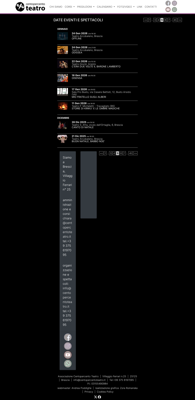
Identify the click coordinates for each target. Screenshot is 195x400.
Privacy (89, 391)
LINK (139, 6)
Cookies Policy (105, 391)
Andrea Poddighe (81, 388)
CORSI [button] (69, 6)
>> (179, 19)
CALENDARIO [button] (105, 6)
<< (145, 19)
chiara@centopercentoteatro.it (67, 227)
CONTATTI (151, 6)
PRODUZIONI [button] (85, 6)
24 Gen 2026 (79, 33)
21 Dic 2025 (79, 136)
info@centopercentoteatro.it (67, 297)
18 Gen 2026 (79, 75)
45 (175, 19)
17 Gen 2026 (79, 89)
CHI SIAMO (56, 6)
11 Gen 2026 (79, 103)
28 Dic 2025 (79, 122)
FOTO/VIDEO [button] (125, 6)
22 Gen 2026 (79, 61)
